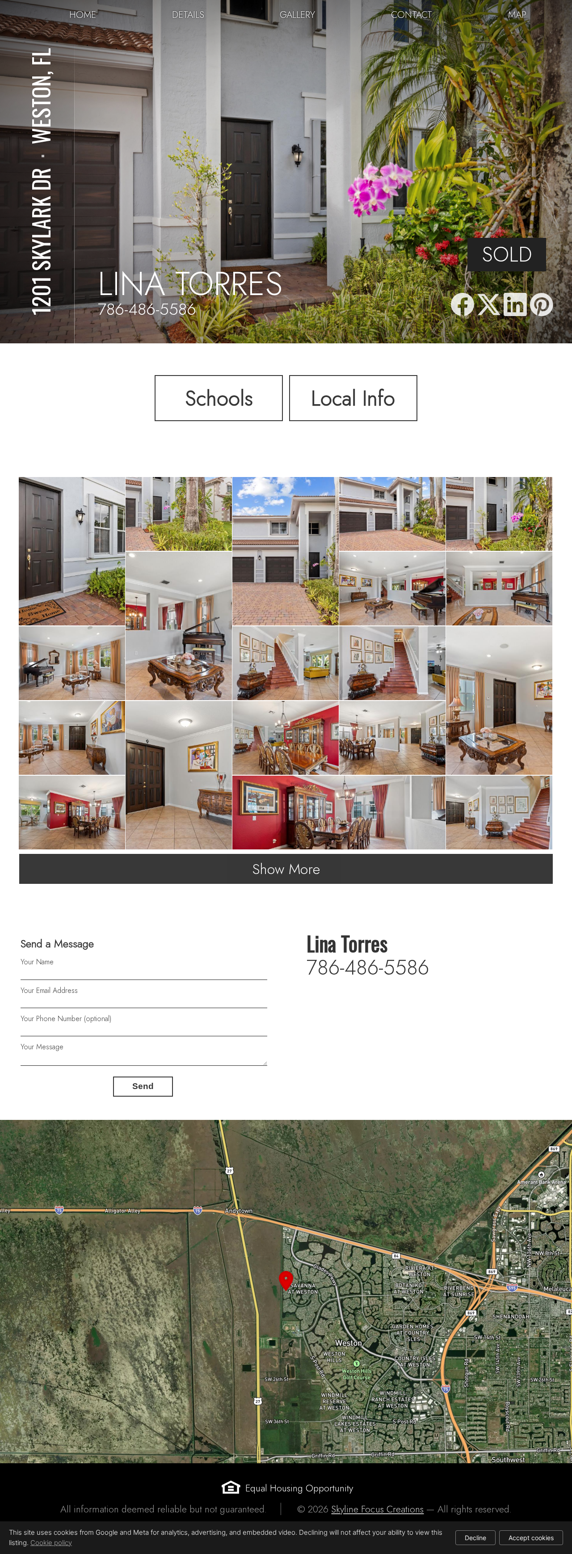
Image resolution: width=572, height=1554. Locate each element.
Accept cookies (531, 1537)
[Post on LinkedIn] (515, 305)
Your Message (42, 1047)
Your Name (37, 962)
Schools (219, 398)
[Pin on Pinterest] (541, 305)
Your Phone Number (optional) (66, 1018)
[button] (286, 1291)
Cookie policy (51, 1542)
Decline (475, 1537)
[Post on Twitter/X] (489, 305)
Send (143, 1086)
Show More (286, 868)
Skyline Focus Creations (377, 1509)
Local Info (353, 398)
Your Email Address (49, 990)
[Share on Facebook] (462, 305)
